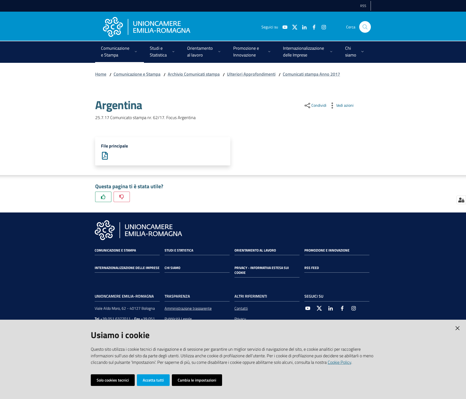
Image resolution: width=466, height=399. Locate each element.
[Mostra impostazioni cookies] (461, 199)
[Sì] (103, 197)
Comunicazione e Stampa (137, 74)
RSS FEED (311, 267)
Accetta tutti (153, 380)
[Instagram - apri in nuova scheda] (322, 27)
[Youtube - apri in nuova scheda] (283, 27)
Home (100, 74)
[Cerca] (365, 27)
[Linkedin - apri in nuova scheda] (302, 27)
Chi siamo (172, 267)
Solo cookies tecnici (113, 380)
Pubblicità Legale (178, 319)
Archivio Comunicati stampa (194, 74)
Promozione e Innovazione (327, 250)
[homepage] (146, 27)
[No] (122, 197)
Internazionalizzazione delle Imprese (127, 267)
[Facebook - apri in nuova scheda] (312, 27)
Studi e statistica (179, 250)
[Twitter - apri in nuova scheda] (293, 27)
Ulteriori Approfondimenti (251, 74)
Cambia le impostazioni (197, 380)
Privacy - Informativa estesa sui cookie (261, 270)
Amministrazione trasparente (188, 308)
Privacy (240, 319)
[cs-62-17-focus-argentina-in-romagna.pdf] (105, 155)
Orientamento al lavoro (255, 250)
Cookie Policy (339, 362)
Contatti (241, 308)
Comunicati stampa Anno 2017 (311, 74)
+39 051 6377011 (115, 319)
